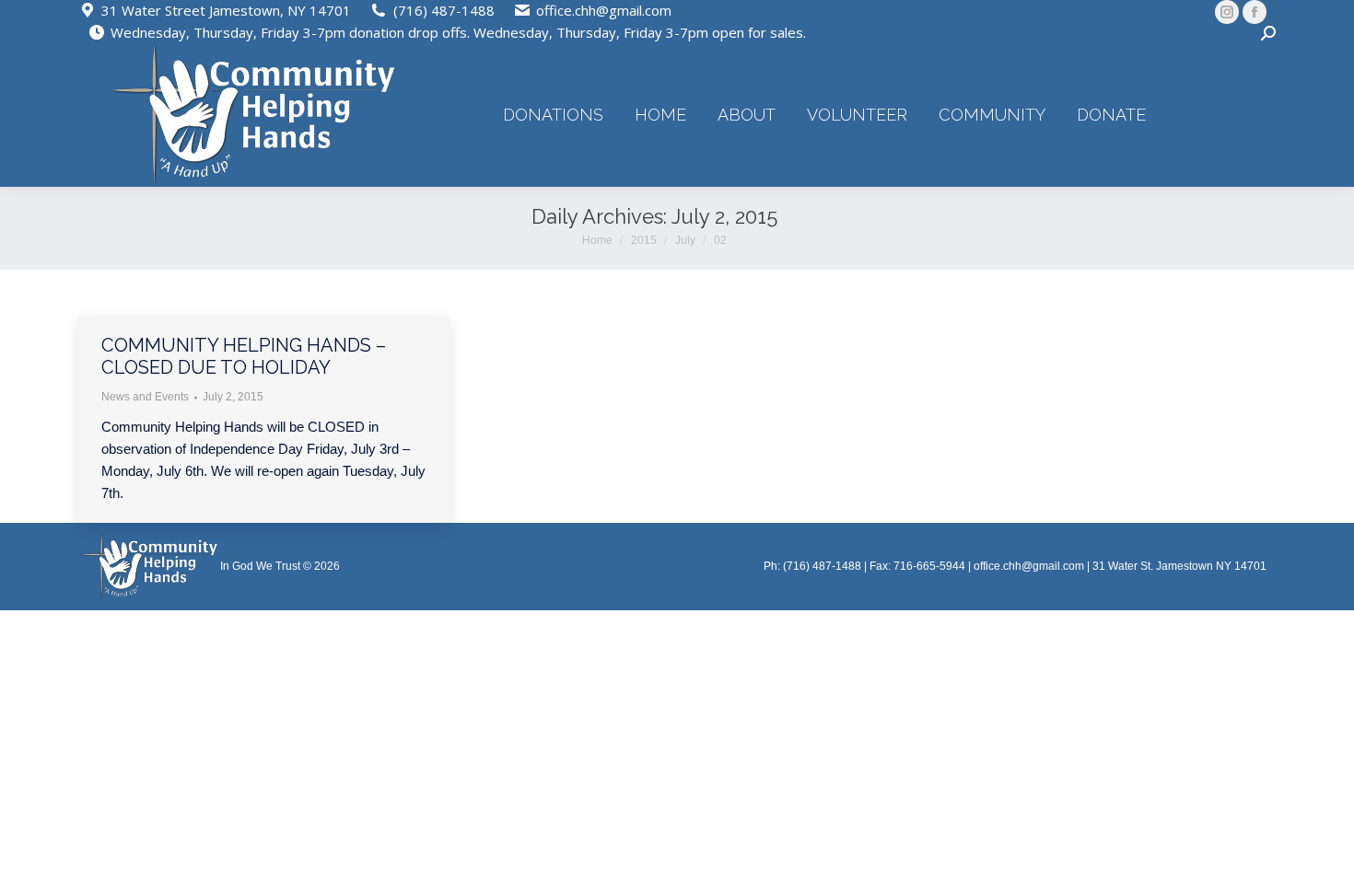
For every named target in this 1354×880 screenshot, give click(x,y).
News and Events (145, 396)
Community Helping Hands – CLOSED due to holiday (243, 356)
